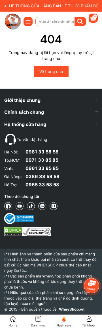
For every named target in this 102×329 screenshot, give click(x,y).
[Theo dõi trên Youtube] (20, 206)
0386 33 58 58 (43, 176)
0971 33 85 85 (42, 160)
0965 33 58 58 (42, 184)
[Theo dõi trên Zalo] (42, 206)
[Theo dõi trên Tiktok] (31, 206)
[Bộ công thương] (27, 218)
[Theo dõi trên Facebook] (8, 206)
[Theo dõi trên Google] (54, 206)
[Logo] (12, 21)
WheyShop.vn (71, 309)
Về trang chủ (51, 71)
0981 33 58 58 (42, 152)
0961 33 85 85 (42, 168)
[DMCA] (27, 231)
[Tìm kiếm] (80, 21)
